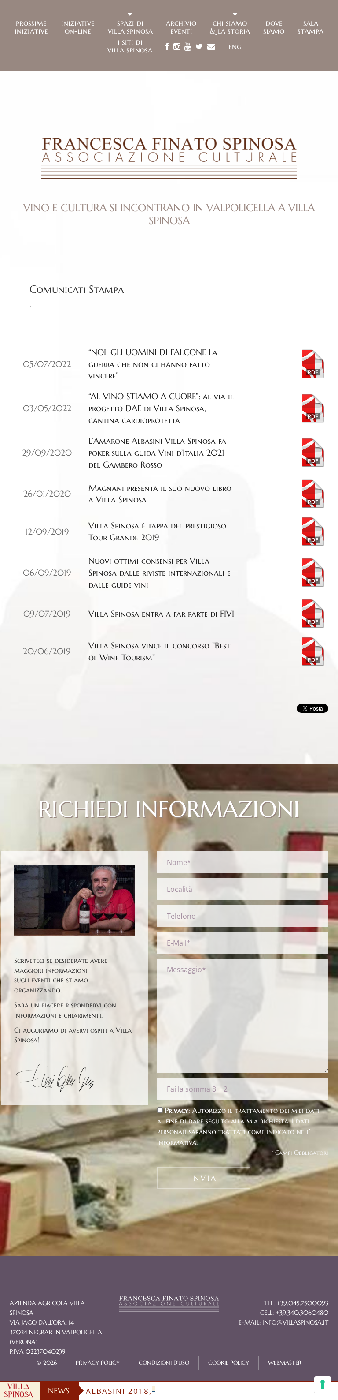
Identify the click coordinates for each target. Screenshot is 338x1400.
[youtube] (187, 46)
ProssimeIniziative (31, 26)
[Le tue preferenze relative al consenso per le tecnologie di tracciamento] (322, 1384)
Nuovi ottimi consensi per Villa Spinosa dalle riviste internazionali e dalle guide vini (159, 572)
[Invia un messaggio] (211, 46)
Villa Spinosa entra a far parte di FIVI (161, 613)
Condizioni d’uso (164, 1362)
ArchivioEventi (181, 26)
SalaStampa (310, 26)
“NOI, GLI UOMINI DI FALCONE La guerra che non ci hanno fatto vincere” (152, 364)
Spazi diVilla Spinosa (130, 26)
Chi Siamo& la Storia (229, 26)
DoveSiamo (273, 26)
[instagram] (176, 46)
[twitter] (199, 46)
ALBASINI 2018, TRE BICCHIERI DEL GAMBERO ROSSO (198, 1391)
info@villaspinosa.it (295, 1322)
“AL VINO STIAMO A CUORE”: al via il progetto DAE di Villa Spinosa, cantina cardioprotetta (161, 408)
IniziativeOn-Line (78, 26)
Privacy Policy (98, 1362)
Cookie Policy (228, 1362)
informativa (176, 1142)
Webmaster (284, 1362)
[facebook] (167, 46)
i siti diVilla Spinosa (129, 45)
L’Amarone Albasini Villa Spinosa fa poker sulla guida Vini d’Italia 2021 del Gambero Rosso (157, 452)
